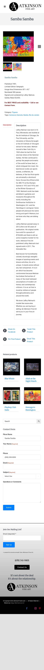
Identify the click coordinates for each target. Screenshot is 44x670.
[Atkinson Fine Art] (25, 3)
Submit (8, 508)
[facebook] (27, 608)
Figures (15, 112)
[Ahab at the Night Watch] (32, 367)
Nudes (25, 115)
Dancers (20, 115)
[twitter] (31, 608)
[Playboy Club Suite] (11, 395)
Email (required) (9, 534)
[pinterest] (40, 608)
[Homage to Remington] (32, 395)
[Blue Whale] (11, 367)
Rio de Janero (34, 115)
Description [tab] (7, 125)
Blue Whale (9, 378)
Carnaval (12, 115)
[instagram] (35, 608)
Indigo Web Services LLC (17, 603)
